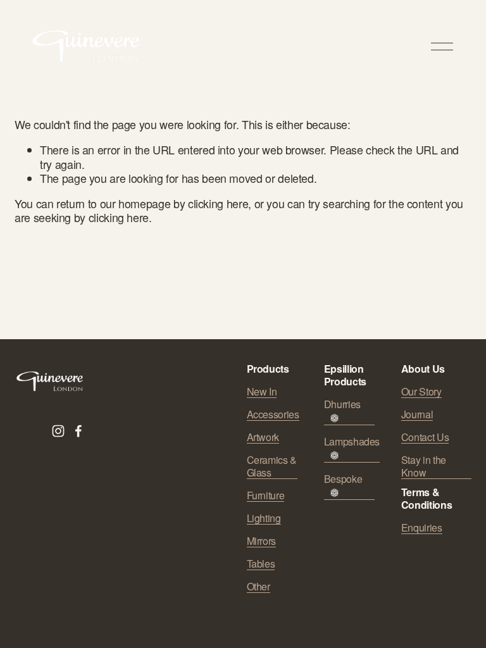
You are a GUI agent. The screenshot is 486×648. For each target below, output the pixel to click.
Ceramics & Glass (272, 466)
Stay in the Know (423, 466)
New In (262, 391)
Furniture (266, 495)
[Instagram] (58, 431)
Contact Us (425, 437)
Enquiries (421, 527)
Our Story (421, 391)
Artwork (263, 437)
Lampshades (352, 442)
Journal (417, 414)
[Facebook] (78, 431)
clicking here (218, 203)
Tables (261, 564)
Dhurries (342, 404)
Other (258, 586)
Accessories (273, 414)
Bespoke (343, 479)
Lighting (264, 518)
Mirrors (262, 541)
